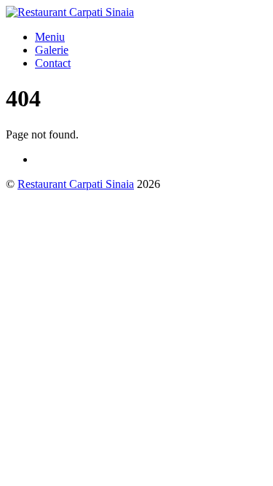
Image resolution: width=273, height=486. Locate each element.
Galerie (51, 50)
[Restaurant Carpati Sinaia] (70, 12)
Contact (53, 63)
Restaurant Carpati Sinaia (75, 184)
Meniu (50, 37)
